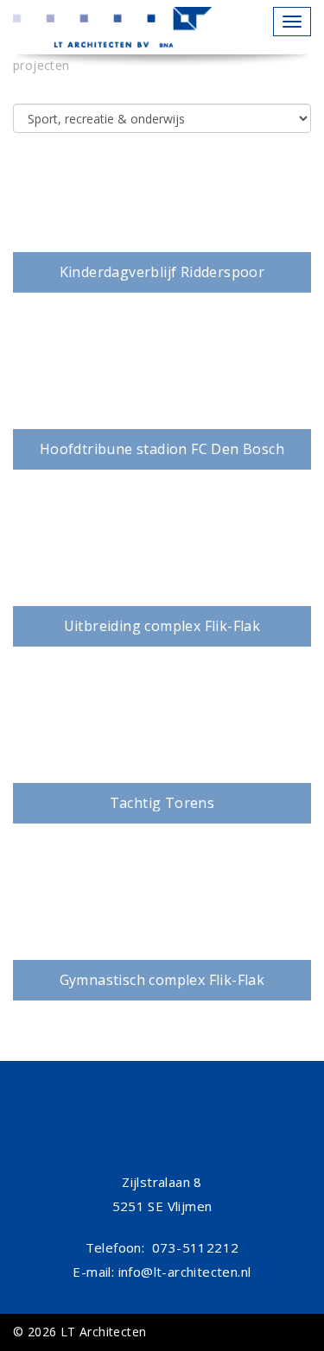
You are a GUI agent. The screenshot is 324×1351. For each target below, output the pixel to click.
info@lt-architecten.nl (184, 1271)
